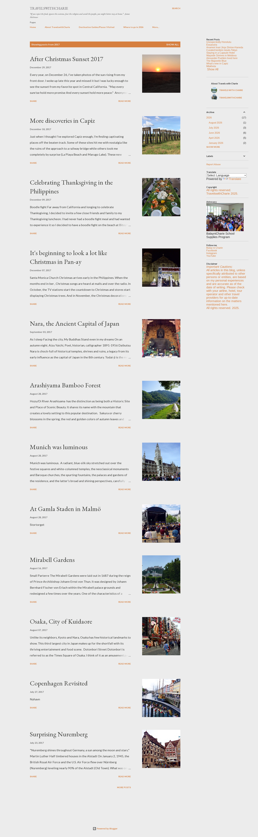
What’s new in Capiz (217, 63)
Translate (235, 179)
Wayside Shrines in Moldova (221, 55)
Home (33, 27)
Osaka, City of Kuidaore (61, 621)
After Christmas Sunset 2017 (66, 59)
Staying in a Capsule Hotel (220, 53)
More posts (124, 787)
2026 (209, 117)
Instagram (211, 253)
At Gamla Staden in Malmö (65, 508)
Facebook (211, 250)
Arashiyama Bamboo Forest (65, 385)
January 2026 (216, 143)
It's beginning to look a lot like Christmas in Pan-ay (68, 257)
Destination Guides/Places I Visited (96, 27)
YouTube (211, 256)
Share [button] (33, 101)
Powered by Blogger (107, 828)
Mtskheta (211, 66)
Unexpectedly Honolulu (218, 42)
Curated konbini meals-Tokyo (221, 50)
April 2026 (214, 138)
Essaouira (211, 44)
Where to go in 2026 (133, 27)
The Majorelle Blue (216, 61)
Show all (172, 44)
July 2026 (214, 127)
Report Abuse (213, 164)
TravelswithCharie (49, 8)
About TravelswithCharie (57, 27)
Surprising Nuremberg (59, 734)
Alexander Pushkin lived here (222, 58)
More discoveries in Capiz (62, 120)
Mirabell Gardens (52, 559)
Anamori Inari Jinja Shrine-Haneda (224, 47)
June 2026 (214, 133)
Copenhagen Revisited (59, 683)
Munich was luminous (58, 447)
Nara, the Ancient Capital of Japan (74, 323)
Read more (124, 101)
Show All (212, 69)
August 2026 (215, 122)
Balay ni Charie (214, 248)
